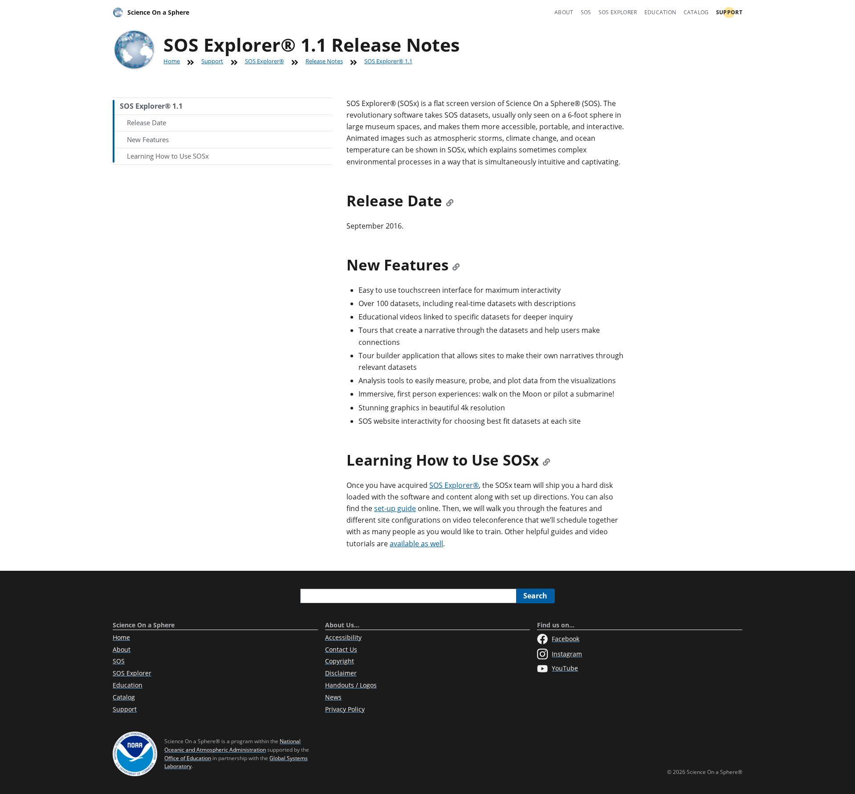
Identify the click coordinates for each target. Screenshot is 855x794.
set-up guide (395, 508)
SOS (586, 12)
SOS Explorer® (264, 61)
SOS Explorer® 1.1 (151, 106)
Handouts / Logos (351, 685)
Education (660, 12)
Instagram (567, 654)
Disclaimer (341, 673)
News (333, 697)
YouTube (565, 668)
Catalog (696, 12)
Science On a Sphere (158, 12)
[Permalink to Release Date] (449, 201)
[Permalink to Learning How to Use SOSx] (546, 460)
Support (729, 12)
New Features (148, 139)
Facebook (565, 638)
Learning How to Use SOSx (168, 155)
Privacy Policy (345, 709)
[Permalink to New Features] (456, 265)
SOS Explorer (617, 12)
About (564, 12)
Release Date (146, 122)
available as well (416, 543)
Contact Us (341, 649)
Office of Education (187, 758)
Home (171, 61)
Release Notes (324, 61)
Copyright (339, 661)
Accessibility (343, 637)
